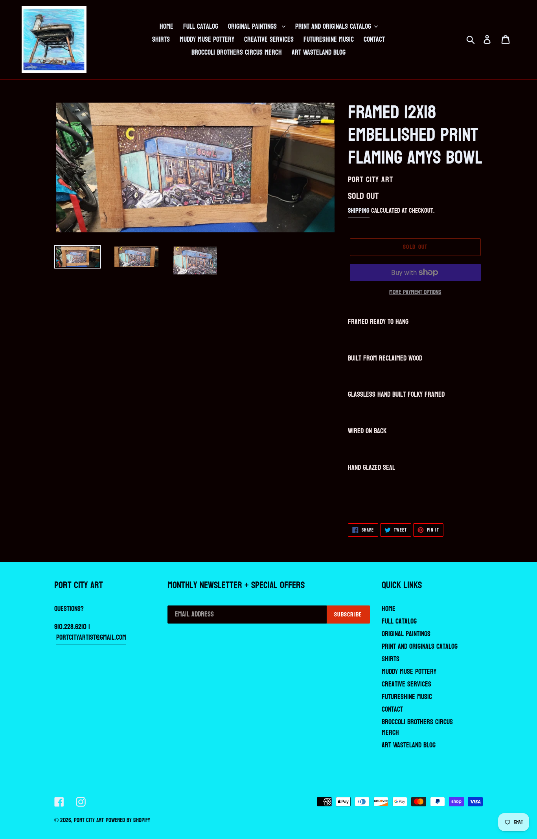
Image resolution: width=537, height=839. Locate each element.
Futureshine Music (407, 696)
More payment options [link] (415, 292)
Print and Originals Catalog (420, 646)
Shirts (390, 659)
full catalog (399, 621)
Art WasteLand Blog (409, 745)
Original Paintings (406, 633)
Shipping (359, 210)
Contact (392, 709)
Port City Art (89, 820)
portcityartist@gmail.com (91, 637)
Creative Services (406, 684)
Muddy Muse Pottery (409, 671)
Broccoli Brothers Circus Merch (417, 727)
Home (388, 608)
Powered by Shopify (128, 820)
